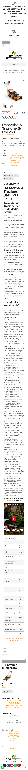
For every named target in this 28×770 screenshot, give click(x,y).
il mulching (15, 283)
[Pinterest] (19, 765)
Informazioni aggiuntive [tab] (10, 175)
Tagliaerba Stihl (14, 165)
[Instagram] (4, 765)
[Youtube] (12, 765)
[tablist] (14, 318)
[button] (14, 64)
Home (3, 70)
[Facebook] (8, 765)
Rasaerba (21, 157)
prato (9, 219)
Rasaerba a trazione (15, 164)
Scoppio (18, 158)
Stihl (18, 162)
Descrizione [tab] (7, 172)
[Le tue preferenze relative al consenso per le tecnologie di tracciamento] (25, 767)
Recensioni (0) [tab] (8, 178)
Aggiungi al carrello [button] (6, 691)
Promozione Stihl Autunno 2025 (13, 70)
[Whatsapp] (15, 765)
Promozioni (16, 157)
